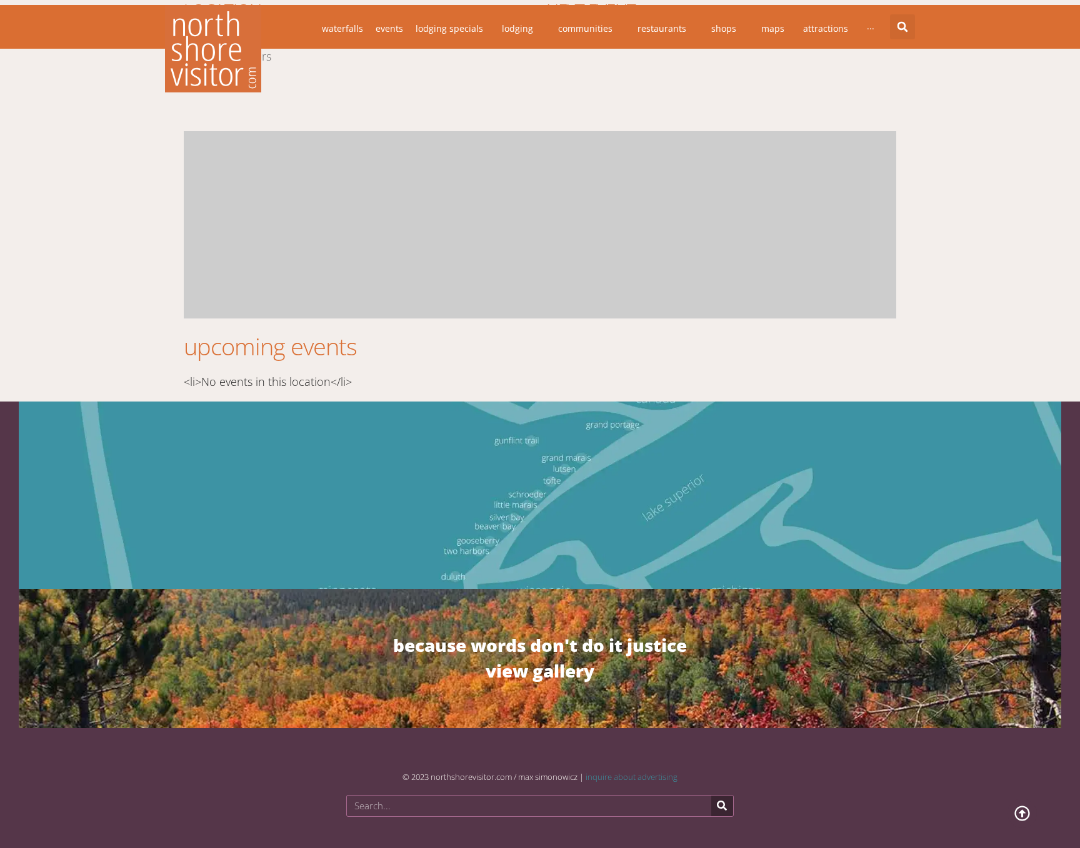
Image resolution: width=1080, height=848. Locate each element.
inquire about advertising (632, 776)
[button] (902, 26)
